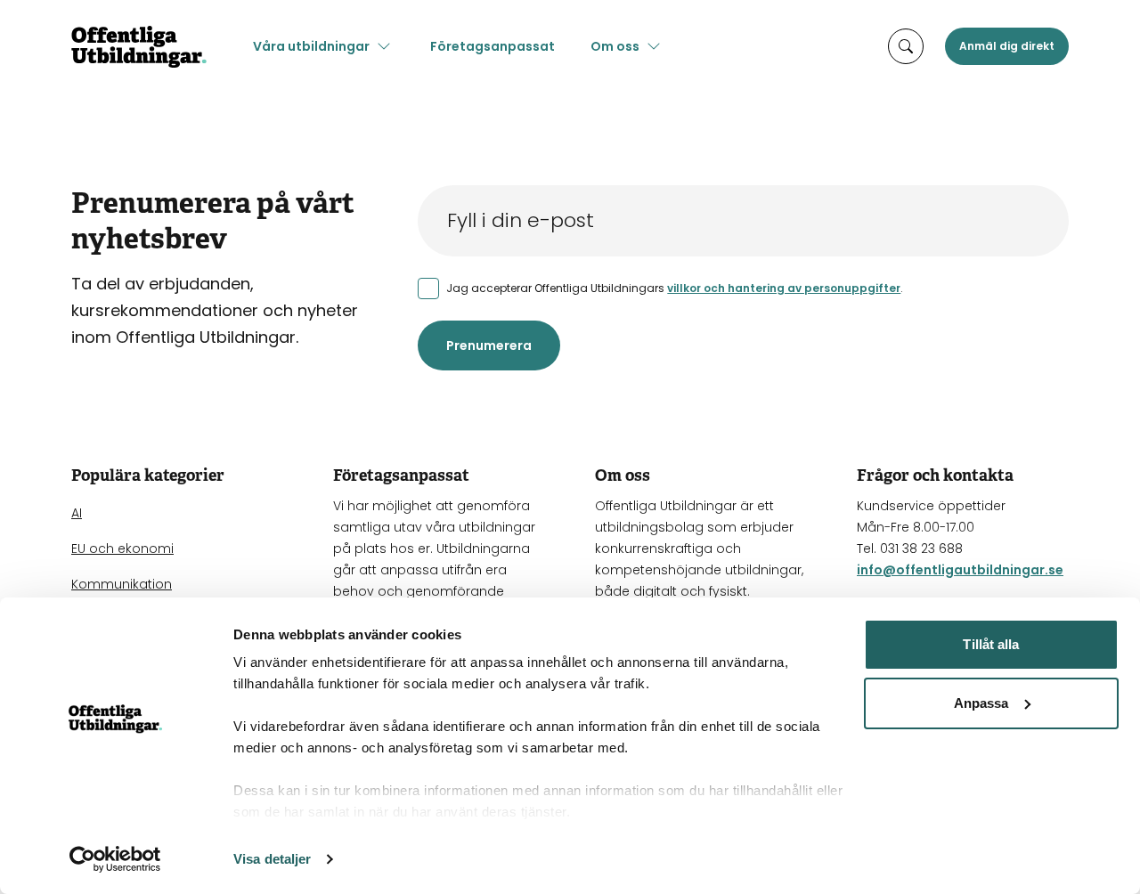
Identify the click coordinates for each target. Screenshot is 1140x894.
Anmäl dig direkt (1006, 45)
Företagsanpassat (492, 46)
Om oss (614, 46)
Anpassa (981, 703)
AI (76, 513)
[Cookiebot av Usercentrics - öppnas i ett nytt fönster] (115, 859)
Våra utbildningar (311, 46)
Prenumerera (489, 345)
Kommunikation (121, 584)
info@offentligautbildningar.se (960, 570)
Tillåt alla (991, 644)
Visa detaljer (272, 858)
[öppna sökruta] (906, 46)
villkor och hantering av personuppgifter (783, 288)
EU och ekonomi (122, 548)
